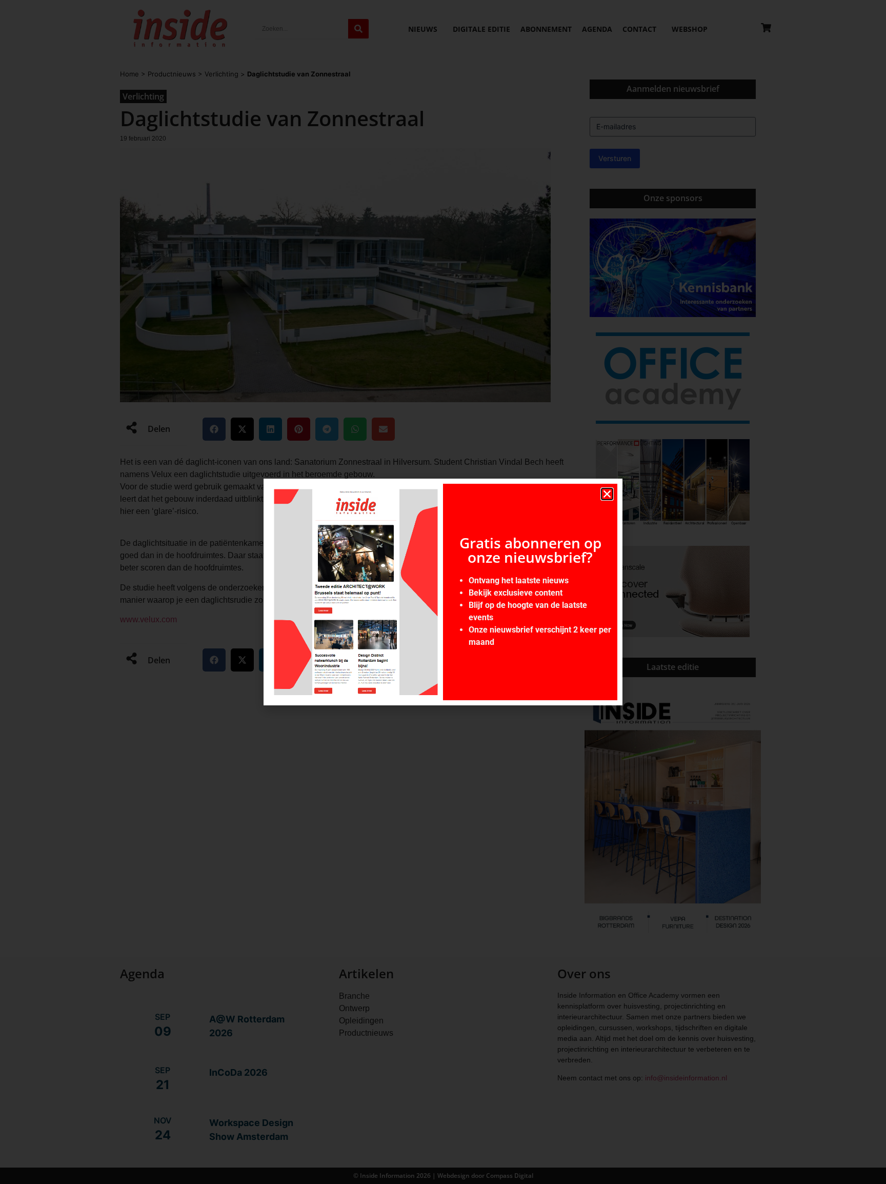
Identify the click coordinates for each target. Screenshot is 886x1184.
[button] (607, 494)
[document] (443, 592)
